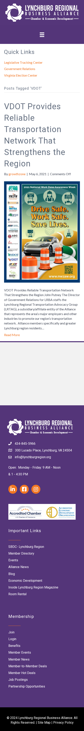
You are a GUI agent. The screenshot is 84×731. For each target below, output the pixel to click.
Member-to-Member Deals (27, 666)
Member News (19, 659)
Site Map (44, 722)
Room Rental (17, 594)
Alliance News (18, 567)
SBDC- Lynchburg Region (26, 547)
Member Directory (21, 553)
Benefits (14, 646)
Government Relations (19, 69)
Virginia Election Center (20, 75)
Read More (12, 335)
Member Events (19, 652)
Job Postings (18, 680)
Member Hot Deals (21, 673)
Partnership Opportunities (26, 686)
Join (11, 632)
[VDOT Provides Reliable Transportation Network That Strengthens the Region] (42, 231)
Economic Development (25, 581)
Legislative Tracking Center (23, 62)
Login (12, 639)
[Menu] (42, 34)
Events (13, 560)
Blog (11, 574)
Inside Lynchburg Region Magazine (33, 587)
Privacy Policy (63, 722)
